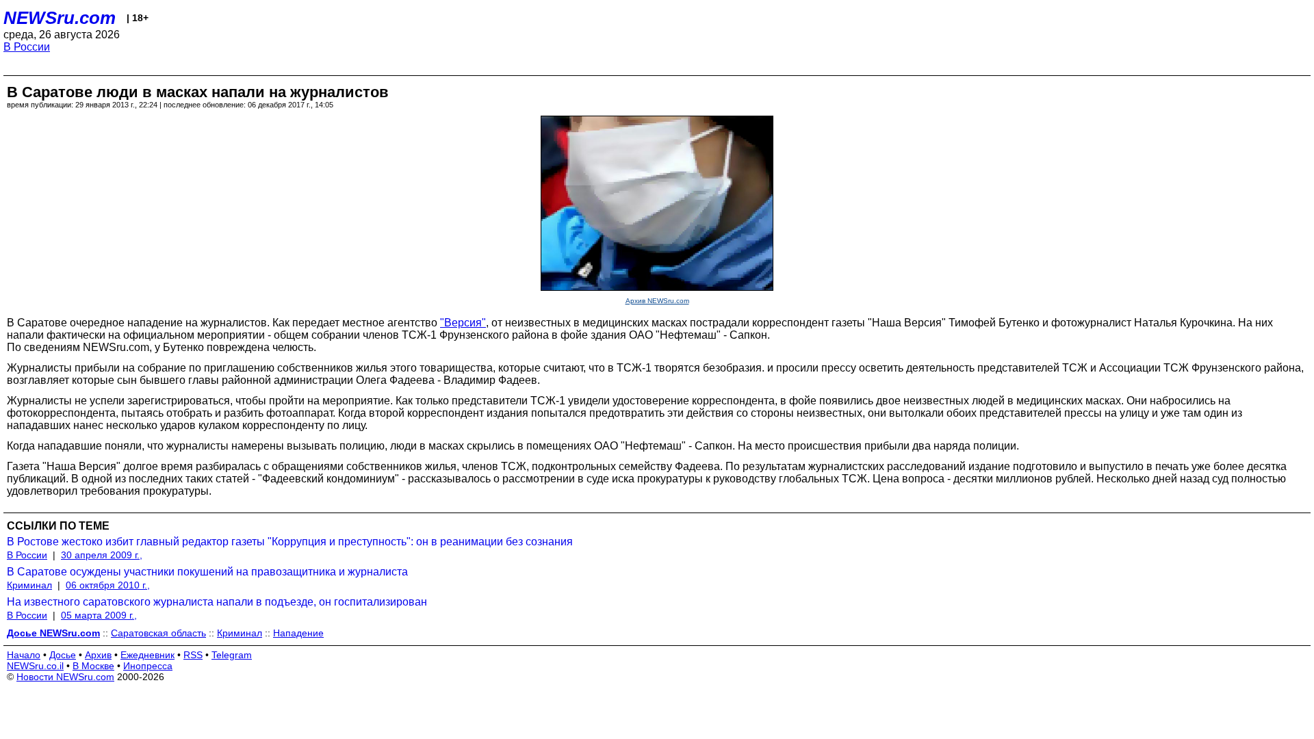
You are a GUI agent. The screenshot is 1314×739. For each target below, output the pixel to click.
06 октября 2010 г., (108, 585)
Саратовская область (158, 632)
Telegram (231, 654)
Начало (23, 654)
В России (26, 47)
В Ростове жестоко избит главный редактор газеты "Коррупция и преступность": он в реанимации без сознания (290, 541)
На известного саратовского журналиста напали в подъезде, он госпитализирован (217, 602)
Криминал (29, 585)
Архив (98, 654)
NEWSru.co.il (35, 665)
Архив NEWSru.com (657, 300)
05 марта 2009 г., (99, 615)
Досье (62, 654)
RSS (193, 654)
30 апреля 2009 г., (101, 554)
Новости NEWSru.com (65, 676)
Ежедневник (147, 654)
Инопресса (147, 665)
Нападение (298, 632)
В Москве (93, 665)
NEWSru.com (59, 18)
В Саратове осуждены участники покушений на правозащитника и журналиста (207, 572)
